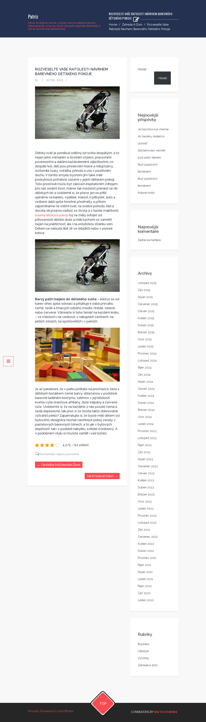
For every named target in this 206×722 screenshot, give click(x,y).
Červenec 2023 (148, 466)
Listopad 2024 (147, 360)
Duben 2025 (146, 325)
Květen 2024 (146, 395)
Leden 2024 (145, 424)
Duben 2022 (146, 550)
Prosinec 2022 (147, 515)
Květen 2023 (146, 480)
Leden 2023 (145, 508)
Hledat (142, 69)
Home (113, 24)
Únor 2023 (145, 501)
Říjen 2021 (144, 565)
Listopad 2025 (147, 283)
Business (143, 644)
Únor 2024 (145, 416)
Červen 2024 (146, 388)
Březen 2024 (146, 409)
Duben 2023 (146, 487)
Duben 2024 (146, 402)
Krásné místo (146, 192)
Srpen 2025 (145, 297)
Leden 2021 (145, 579)
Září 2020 (144, 593)
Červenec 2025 (148, 304)
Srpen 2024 (145, 381)
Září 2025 (144, 290)
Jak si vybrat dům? (100, 476)
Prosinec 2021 (147, 557)
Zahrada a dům (132, 24)
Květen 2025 (146, 318)
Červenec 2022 (148, 536)
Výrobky (143, 658)
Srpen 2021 (145, 572)
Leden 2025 (145, 346)
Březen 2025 (146, 332)
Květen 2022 (146, 543)
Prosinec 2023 (147, 431)
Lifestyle (143, 651)
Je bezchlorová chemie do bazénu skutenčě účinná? (153, 136)
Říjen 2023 (144, 445)
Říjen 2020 (145, 586)
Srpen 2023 (145, 459)
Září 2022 (144, 529)
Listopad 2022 (147, 522)
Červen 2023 (146, 473)
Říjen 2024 (144, 367)
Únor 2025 (144, 339)
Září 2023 (144, 452)
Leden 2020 (146, 600)
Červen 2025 (146, 311)
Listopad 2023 (147, 438)
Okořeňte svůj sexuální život (60, 464)
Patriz (33, 16)
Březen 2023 (146, 494)
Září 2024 (144, 374)
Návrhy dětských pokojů (52, 215)
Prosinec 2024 (147, 353)
